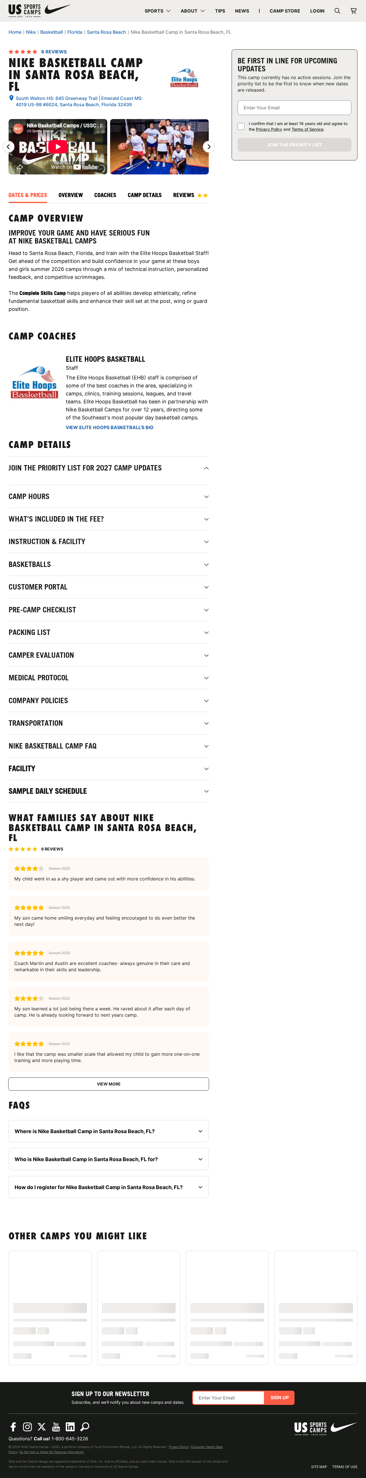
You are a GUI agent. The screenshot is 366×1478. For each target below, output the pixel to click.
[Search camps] (84, 1426)
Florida (74, 32)
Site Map (319, 1467)
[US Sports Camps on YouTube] (56, 1426)
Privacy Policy (269, 129)
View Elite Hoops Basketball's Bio (110, 427)
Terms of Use (344, 1467)
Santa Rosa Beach (106, 32)
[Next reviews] (209, 147)
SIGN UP (279, 1397)
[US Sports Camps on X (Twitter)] (41, 1426)
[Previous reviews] (8, 147)
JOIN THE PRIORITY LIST (294, 145)
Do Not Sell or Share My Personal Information (51, 1452)
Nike (31, 32)
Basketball (51, 32)
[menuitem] (158, 11)
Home (15, 32)
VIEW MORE (109, 1083)
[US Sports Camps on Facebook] (13, 1426)
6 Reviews (54, 51)
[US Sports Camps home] (40, 10)
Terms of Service (307, 129)
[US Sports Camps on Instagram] (27, 1426)
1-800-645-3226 (69, 1438)
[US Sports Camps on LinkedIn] (70, 1426)
